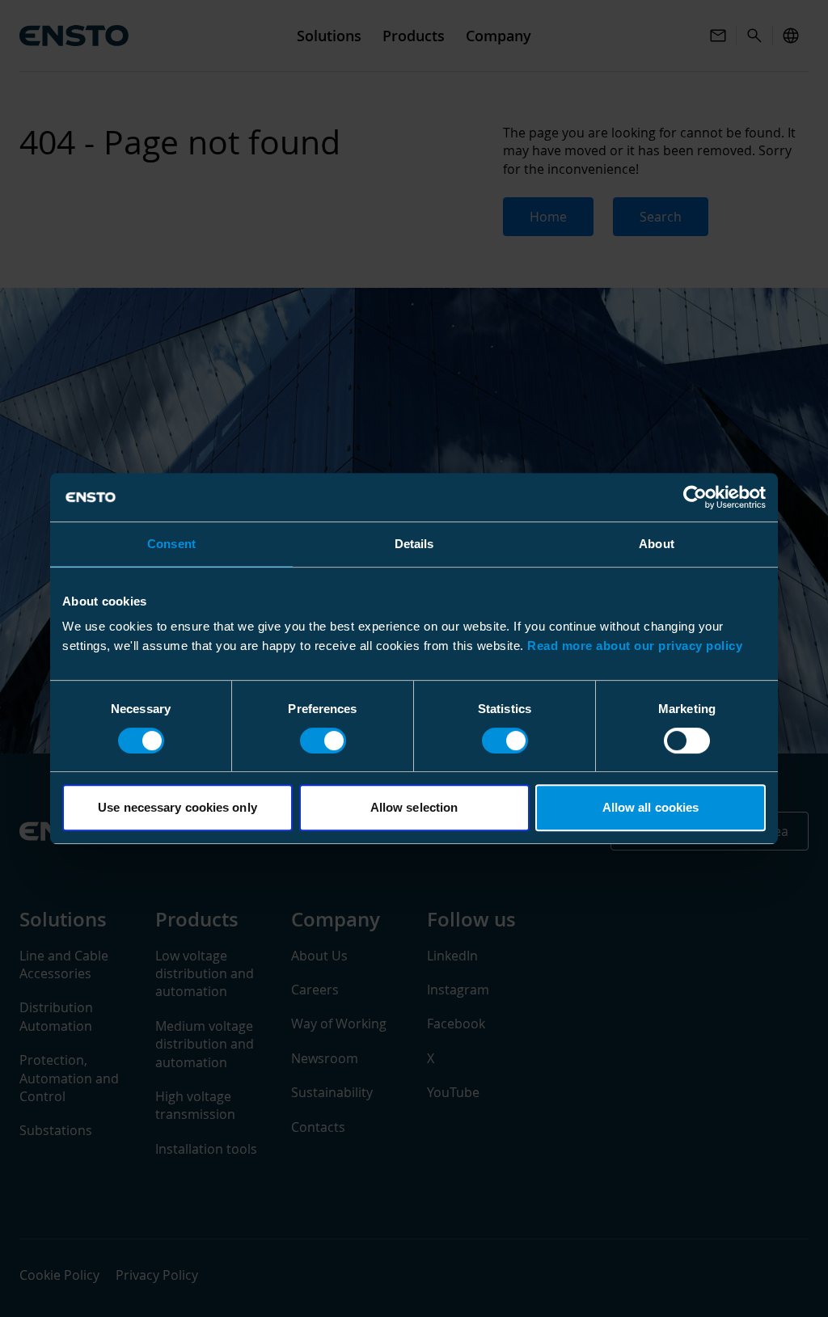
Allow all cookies (650, 807)
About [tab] (656, 544)
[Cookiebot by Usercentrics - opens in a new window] (695, 497)
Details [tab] (414, 544)
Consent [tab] (171, 544)
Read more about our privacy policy (634, 645)
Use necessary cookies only (177, 807)
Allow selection (414, 807)
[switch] (323, 740)
